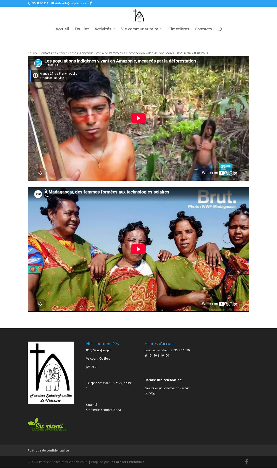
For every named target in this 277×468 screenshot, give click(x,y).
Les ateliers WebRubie (127, 462)
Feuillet (82, 29)
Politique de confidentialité (48, 450)
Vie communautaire (139, 29)
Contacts (203, 29)
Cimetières (178, 29)
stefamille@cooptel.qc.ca (103, 410)
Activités (103, 29)
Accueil (62, 29)
